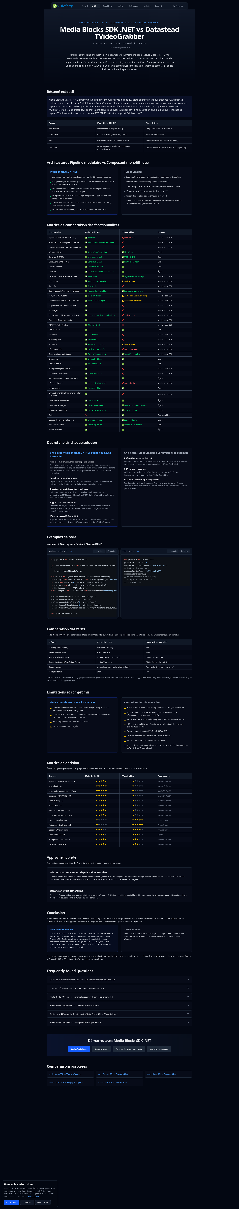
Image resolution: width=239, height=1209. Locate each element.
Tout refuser (27, 1202)
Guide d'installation (79, 1049)
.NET (94, 6)
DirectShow (107, 6)
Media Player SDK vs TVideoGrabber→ (162, 1074)
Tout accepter (11, 1202)
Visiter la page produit (159, 1049)
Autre (120, 6)
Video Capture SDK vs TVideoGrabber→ (114, 1074)
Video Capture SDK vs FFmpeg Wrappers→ (66, 1082)
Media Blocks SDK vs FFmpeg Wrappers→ (66, 1074)
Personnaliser (43, 1202)
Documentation (101, 1049)
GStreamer (133, 6)
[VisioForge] (63, 5)
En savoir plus (33, 1196)
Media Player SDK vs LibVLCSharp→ (112, 1082)
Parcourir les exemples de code (129, 1049)
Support (158, 6)
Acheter (147, 6)
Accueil (85, 6)
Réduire (100, 551)
